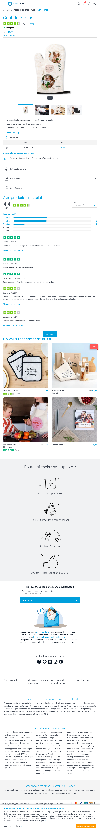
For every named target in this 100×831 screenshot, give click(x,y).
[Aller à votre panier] (94, 3)
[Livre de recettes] (74, 419)
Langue (77, 202)
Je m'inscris (27, 600)
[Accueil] (3, 10)
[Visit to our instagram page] (55, 661)
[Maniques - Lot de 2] (25, 365)
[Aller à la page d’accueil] (17, 4)
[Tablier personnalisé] (25, 419)
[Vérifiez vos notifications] (89, 3)
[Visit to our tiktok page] (61, 661)
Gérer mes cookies (12, 826)
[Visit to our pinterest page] (44, 661)
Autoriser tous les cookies (85, 826)
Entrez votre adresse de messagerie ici (37, 591)
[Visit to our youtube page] (50, 661)
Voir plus (49, 334)
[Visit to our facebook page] (39, 661)
